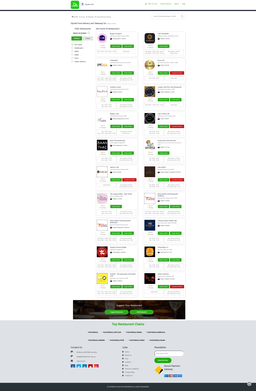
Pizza (76, 58)
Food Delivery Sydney (134, 332)
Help (183, 4)
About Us (128, 355)
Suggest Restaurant (116, 312)
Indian (76, 55)
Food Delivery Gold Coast (112, 332)
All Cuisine (78, 45)
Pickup (88, 38)
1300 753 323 (152, 4)
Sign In (176, 4)
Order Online (128, 46)
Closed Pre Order (177, 73)
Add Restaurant (141, 312)
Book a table (116, 46)
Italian (76, 51)
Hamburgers (78, 48)
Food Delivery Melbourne (156, 332)
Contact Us (128, 376)
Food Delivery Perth (117, 340)
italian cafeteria (80, 62)
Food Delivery (93, 332)
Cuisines (127, 362)
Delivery (76, 38)
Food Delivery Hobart (136, 340)
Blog (126, 365)
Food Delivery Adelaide (96, 340)
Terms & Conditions (131, 369)
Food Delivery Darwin (157, 340)
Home (126, 352)
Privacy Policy (129, 372)
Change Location (111, 23)
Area (126, 359)
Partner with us (165, 4)
